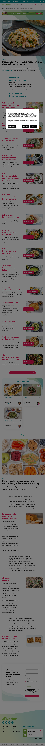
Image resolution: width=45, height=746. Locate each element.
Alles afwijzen (25, 126)
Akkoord (33, 126)
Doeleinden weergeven (12, 126)
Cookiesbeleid (31, 117)
